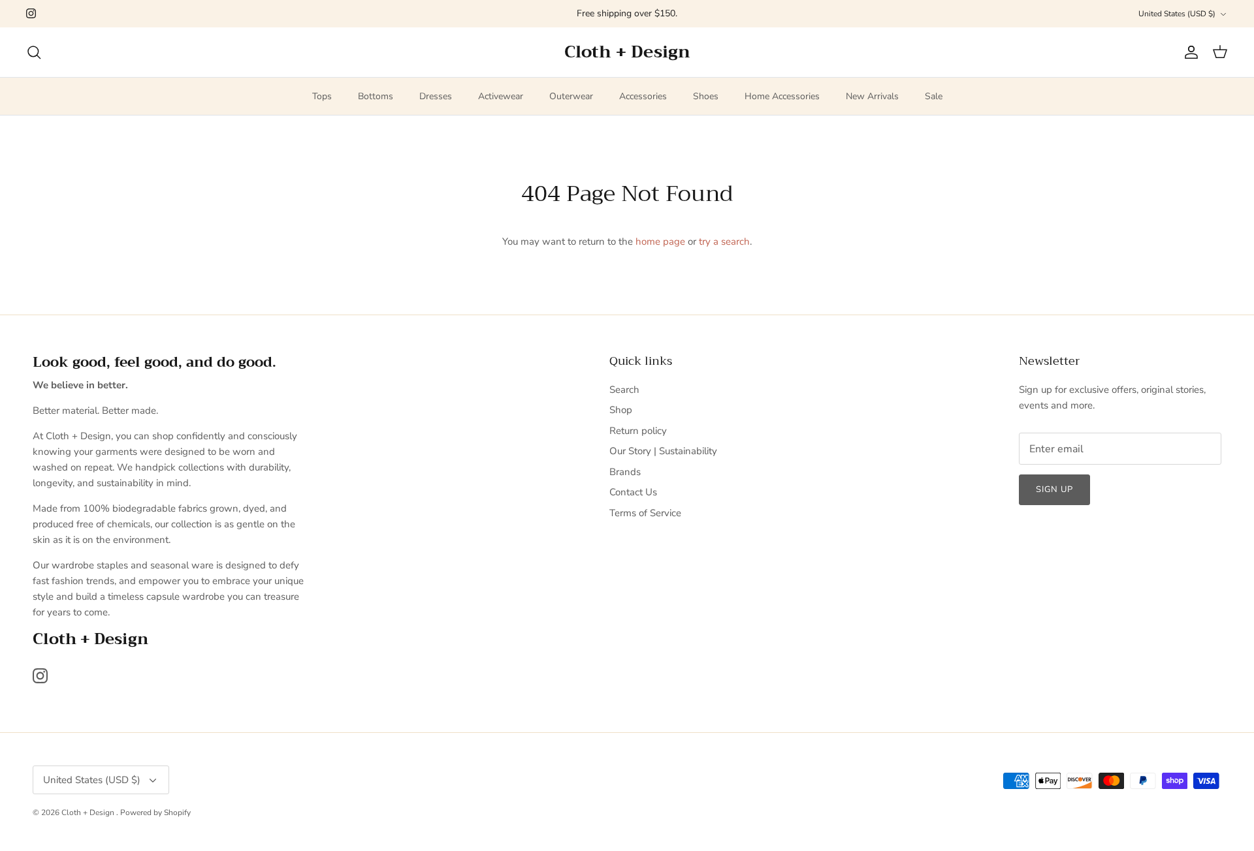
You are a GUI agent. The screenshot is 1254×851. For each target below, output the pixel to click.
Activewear (500, 96)
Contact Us (633, 492)
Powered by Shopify (155, 812)
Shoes (705, 96)
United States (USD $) (1176, 13)
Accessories (643, 96)
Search (624, 389)
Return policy (638, 430)
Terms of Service (645, 512)
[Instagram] (31, 13)
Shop (620, 409)
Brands (625, 471)
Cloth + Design (88, 812)
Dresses (435, 96)
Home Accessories (782, 96)
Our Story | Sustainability (663, 450)
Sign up (1054, 489)
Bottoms (375, 96)
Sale (933, 96)
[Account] (1188, 52)
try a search (724, 241)
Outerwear (571, 96)
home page (660, 241)
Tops (322, 96)
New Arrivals (872, 96)
